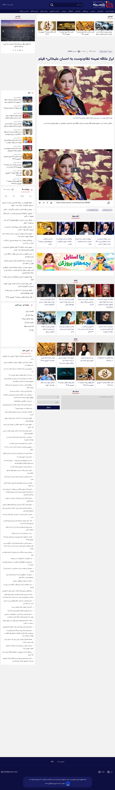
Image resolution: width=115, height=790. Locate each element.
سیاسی (93, 11)
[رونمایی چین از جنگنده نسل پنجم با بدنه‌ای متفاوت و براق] (104, 25)
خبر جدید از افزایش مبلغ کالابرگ (23, 401)
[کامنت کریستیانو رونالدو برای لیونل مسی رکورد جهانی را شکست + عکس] (27, 140)
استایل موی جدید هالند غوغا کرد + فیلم (47, 384)
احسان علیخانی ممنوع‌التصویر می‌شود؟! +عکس (45, 241)
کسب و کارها (24, 11)
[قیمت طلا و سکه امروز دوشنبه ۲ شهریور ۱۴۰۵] (85, 25)
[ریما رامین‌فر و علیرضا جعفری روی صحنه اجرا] (85, 349)
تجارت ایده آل (29, 322)
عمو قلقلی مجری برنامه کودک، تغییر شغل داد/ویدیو (17, 591)
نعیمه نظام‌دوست (93, 210)
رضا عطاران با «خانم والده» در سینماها (105, 359)
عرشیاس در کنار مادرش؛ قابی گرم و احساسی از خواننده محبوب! (106, 329)
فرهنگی (70, 11)
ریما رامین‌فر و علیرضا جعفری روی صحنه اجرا (87, 359)
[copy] (108, 203)
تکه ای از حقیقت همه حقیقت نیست (21, 607)
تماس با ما (10, 5)
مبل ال (31, 330)
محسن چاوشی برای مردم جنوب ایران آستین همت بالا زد (66, 329)
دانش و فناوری (55, 11)
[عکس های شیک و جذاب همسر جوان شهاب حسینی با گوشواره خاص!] (46, 290)
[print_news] (51, 202)
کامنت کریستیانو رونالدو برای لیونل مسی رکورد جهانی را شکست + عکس (13, 141)
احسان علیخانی (107, 210)
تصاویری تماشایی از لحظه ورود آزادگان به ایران (17, 45)
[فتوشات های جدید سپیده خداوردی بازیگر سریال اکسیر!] (85, 290)
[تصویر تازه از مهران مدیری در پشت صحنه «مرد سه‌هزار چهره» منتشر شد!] (66, 349)
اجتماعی (78, 11)
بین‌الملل (86, 11)
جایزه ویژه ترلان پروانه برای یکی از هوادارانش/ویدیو (17, 627)
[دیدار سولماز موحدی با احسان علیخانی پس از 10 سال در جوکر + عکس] (105, 228)
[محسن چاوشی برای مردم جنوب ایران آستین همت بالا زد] (66, 317)
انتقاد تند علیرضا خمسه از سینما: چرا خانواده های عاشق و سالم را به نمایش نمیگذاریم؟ (105, 303)
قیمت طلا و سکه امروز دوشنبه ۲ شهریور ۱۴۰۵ (85, 33)
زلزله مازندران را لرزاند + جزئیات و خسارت (21, 391)
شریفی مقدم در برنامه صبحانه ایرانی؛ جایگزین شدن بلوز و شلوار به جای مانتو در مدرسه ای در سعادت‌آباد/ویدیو (18, 270)
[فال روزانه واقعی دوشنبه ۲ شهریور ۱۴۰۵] (66, 373)
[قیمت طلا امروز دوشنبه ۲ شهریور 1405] (66, 25)
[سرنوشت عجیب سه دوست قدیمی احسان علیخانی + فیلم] (85, 228)
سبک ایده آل (29, 315)
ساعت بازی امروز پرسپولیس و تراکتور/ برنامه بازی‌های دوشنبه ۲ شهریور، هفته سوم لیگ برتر (13, 149)
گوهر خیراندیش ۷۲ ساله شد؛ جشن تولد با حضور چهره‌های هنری (66, 302)
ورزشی (64, 11)
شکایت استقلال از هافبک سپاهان (22, 581)
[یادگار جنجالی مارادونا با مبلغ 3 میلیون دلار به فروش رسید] (27, 100)
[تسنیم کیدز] (75, 263)
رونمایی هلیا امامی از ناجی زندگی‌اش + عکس (17, 209)
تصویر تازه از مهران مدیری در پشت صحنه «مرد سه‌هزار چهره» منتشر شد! (66, 360)
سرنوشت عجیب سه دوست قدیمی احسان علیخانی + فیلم (83, 241)
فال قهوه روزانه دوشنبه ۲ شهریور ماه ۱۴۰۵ (86, 384)
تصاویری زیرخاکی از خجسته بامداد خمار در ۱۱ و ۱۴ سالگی (86, 329)
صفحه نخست (109, 11)
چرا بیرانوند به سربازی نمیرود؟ (13, 108)
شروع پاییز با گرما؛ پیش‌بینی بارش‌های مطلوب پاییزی (17, 505)
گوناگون (110, 17)
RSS (4, 5)
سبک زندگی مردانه (28, 319)
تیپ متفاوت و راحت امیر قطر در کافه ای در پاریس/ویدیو (13, 133)
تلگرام (103, 772)
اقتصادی (100, 11)
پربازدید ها (25, 189)
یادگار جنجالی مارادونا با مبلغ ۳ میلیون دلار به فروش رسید (13, 101)
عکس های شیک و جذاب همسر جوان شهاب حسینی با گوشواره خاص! (47, 302)
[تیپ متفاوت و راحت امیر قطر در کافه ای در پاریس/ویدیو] (27, 132)
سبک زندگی (44, 11)
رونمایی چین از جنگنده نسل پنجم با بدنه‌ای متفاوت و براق (104, 33)
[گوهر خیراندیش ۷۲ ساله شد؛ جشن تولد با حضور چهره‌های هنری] (66, 290)
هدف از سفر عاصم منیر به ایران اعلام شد (20, 443)
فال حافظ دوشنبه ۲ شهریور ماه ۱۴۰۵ (47, 33)
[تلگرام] (43, 202)
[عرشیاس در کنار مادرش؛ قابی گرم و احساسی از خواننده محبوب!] (105, 317)
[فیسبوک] (47, 202)
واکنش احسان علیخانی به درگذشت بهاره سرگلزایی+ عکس (64, 241)
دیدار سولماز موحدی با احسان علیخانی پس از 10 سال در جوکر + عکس (103, 241)
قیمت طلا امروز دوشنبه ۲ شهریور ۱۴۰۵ (66, 33)
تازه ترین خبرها (29, 326)
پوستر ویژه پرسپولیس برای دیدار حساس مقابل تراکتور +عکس (13, 116)
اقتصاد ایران (29, 311)
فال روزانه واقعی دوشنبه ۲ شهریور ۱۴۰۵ (66, 384)
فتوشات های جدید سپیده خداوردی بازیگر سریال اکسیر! (86, 302)
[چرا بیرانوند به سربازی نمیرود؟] (27, 108)
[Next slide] (32, 31)
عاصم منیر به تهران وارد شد (24, 457)
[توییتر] (39, 202)
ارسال (48, 407)
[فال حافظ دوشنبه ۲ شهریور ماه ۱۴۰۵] (47, 25)
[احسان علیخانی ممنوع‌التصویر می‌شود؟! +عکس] (46, 228)
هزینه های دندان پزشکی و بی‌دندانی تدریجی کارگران (17, 453)
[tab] (22, 50)
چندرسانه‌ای (34, 11)
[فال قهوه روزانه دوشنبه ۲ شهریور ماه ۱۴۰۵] (85, 373)
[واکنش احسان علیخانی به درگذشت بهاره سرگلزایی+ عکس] (66, 228)
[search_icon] (52, 5)
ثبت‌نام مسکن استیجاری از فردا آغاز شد (21, 467)
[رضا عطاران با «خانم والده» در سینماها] (105, 349)
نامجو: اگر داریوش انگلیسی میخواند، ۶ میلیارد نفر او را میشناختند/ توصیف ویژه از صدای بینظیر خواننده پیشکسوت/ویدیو (18, 492)
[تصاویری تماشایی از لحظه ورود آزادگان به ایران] (18, 30)
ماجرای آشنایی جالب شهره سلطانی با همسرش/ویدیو (17, 405)
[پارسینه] (102, 4)
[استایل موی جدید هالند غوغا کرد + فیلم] (46, 373)
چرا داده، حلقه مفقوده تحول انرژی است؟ (20, 375)
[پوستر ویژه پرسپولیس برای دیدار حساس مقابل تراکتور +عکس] (27, 115)
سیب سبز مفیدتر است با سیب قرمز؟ (21, 533)
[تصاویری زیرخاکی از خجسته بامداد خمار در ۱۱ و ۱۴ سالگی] (85, 317)
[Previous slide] (3, 31)
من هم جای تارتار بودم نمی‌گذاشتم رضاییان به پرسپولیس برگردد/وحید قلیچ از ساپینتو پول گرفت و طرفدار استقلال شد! (19, 633)
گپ (111, 772)
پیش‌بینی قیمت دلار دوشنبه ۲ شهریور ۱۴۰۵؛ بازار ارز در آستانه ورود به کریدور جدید (13, 166)
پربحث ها (7, 189)
